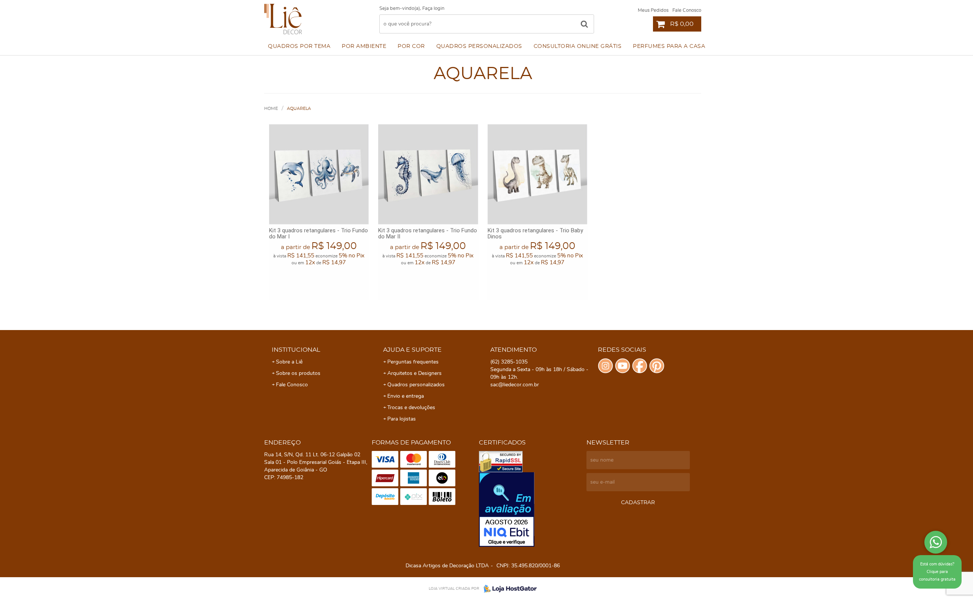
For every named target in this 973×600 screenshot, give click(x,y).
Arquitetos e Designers (414, 373)
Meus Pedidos (653, 10)
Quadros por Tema (299, 46)
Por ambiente (364, 46)
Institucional (296, 350)
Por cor (411, 46)
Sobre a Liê (289, 362)
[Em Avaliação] (531, 509)
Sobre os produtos (298, 373)
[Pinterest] (656, 365)
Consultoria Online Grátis (578, 46)
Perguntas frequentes (413, 362)
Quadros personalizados (479, 46)
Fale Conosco (686, 10)
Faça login (433, 8)
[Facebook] (639, 365)
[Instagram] (605, 365)
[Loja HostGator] (507, 588)
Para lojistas (401, 419)
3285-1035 (509, 362)
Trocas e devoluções (411, 407)
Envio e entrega (405, 396)
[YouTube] (622, 365)
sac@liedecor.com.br (514, 384)
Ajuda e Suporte (412, 350)
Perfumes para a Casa (669, 46)
